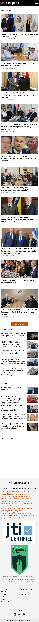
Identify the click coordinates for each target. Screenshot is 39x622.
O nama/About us (26, 589)
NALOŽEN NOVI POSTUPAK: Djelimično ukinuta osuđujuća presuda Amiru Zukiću (12, 408)
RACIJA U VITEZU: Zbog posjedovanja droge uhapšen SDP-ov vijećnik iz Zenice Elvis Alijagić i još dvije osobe (12, 399)
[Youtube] (24, 614)
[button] (36, 3)
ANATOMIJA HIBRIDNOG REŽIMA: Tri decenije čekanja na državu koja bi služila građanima (13, 362)
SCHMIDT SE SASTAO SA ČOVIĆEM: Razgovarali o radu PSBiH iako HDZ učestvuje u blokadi (19, 95)
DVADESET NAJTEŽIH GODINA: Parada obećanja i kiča (12, 352)
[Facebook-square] (15, 614)
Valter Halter (6, 602)
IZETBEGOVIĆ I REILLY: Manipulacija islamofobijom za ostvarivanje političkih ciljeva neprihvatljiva (17, 219)
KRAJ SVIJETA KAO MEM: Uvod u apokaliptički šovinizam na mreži (13, 334)
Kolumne (5, 597)
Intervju (4, 599)
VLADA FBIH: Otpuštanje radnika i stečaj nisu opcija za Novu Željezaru (19, 64)
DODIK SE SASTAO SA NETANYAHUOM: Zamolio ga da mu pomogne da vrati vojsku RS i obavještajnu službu (18, 251)
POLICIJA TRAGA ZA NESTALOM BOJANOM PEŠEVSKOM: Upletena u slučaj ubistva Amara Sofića (13, 417)
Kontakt (23, 594)
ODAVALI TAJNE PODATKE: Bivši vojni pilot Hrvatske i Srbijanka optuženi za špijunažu (13, 426)
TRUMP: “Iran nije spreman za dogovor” (12, 389)
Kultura (4, 607)
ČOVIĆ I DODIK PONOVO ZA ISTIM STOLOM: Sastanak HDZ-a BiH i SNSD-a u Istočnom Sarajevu (19, 312)
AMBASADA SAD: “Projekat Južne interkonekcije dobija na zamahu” (14, 189)
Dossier (4, 594)
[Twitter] (19, 614)
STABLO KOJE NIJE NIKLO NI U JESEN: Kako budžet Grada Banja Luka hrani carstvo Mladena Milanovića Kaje (13, 371)
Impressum (24, 592)
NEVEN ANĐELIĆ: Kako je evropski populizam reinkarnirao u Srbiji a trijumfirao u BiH (13, 344)
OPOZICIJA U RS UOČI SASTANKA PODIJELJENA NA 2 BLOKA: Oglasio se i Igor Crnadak (18, 158)
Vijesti (4, 592)
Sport (3, 604)
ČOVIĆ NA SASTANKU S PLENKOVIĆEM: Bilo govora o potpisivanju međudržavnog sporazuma (19, 126)
